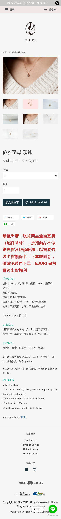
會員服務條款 (16, 512)
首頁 (5, 52)
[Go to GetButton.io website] (52, 515)
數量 (5, 184)
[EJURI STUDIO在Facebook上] (26, 470)
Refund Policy (30, 449)
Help (23, 417)
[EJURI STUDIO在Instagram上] (34, 470)
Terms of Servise (30, 445)
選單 (11, 9)
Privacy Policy (30, 453)
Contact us (30, 440)
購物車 (52, 9)
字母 (5, 169)
